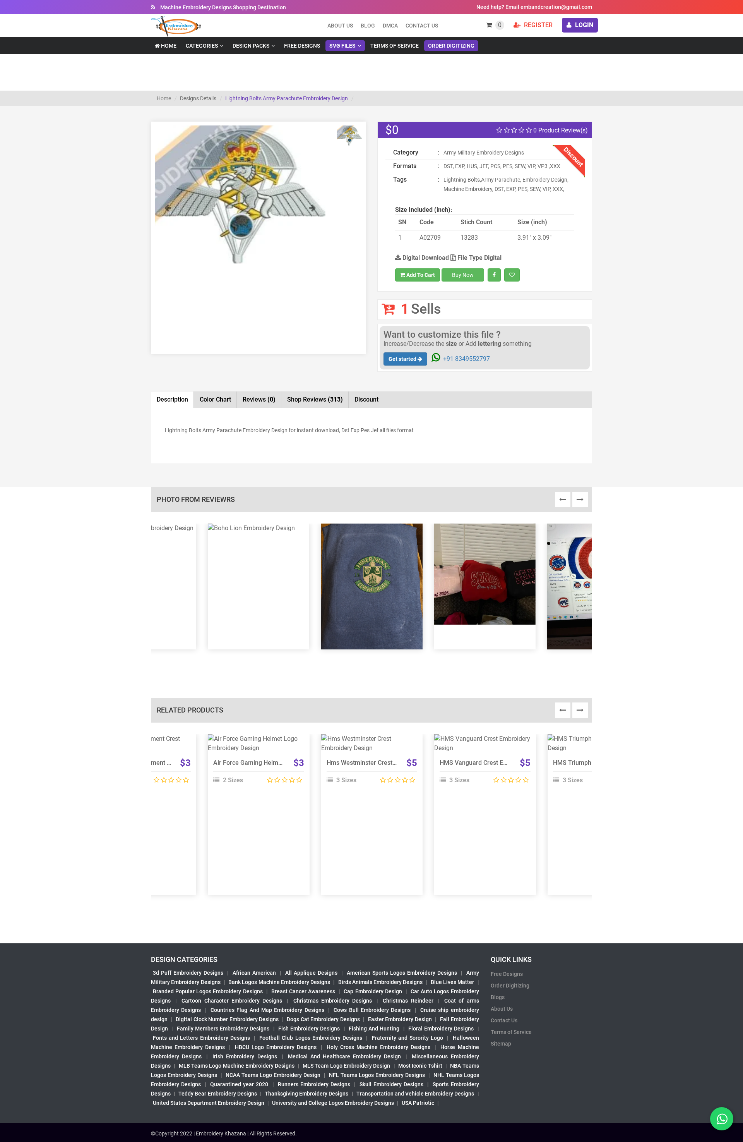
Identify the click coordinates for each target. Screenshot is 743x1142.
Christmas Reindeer (408, 1001)
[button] (167, 233)
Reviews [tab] (259, 399)
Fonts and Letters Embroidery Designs (201, 1038)
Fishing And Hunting (374, 1028)
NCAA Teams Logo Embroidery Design (273, 1075)
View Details (255, 742)
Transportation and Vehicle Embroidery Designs (415, 1093)
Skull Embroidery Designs (391, 1084)
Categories (202, 46)
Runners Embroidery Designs (314, 1084)
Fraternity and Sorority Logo (407, 1038)
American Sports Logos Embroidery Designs (402, 973)
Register (537, 25)
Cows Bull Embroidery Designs (372, 1010)
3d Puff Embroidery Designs (188, 973)
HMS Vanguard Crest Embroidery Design (496, 762)
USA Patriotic (418, 1103)
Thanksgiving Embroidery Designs (306, 1093)
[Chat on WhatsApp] (721, 1118)
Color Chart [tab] (215, 399)
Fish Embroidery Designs (309, 1028)
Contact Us (422, 25)
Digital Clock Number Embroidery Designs (227, 1019)
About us (340, 25)
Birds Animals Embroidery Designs (380, 982)
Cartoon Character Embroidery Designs (231, 1001)
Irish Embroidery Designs (244, 1056)
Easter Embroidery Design (400, 1019)
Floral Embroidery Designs (441, 1028)
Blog (368, 25)
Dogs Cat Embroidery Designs (323, 1019)
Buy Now (463, 275)
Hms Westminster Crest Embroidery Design (387, 762)
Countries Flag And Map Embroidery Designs (267, 1010)
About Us (502, 1009)
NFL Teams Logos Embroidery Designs (377, 1075)
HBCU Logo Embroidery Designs (276, 1047)
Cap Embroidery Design (373, 991)
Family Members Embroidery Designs (223, 1028)
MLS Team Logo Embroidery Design (346, 1066)
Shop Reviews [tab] (315, 399)
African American (254, 973)
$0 (392, 130)
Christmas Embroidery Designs (332, 1001)
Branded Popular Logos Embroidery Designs (208, 991)
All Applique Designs (311, 973)
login (583, 25)
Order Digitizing (451, 46)
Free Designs (302, 46)
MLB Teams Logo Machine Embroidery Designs (237, 1066)
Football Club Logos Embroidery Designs (310, 1038)
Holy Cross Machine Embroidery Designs (378, 1047)
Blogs (498, 997)
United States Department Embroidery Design (208, 1103)
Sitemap (501, 1044)
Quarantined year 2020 (239, 1084)
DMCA (390, 25)
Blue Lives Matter (452, 982)
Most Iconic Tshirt (420, 1066)
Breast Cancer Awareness (303, 991)
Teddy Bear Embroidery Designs (217, 1093)
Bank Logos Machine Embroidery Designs (279, 982)
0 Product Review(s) (560, 130)
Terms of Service (394, 46)
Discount (366, 399)
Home (168, 46)
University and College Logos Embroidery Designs (333, 1103)
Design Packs (251, 46)
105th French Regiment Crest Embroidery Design (168, 762)
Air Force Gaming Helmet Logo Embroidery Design (283, 762)
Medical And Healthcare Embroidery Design (344, 1056)
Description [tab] (172, 399)
